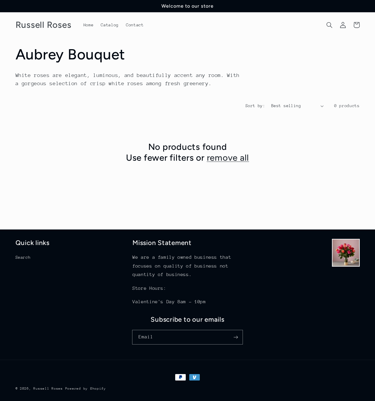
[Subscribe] (236, 337)
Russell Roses (49, 388)
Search (23, 257)
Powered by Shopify (85, 388)
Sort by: (255, 105)
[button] (329, 25)
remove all (228, 157)
